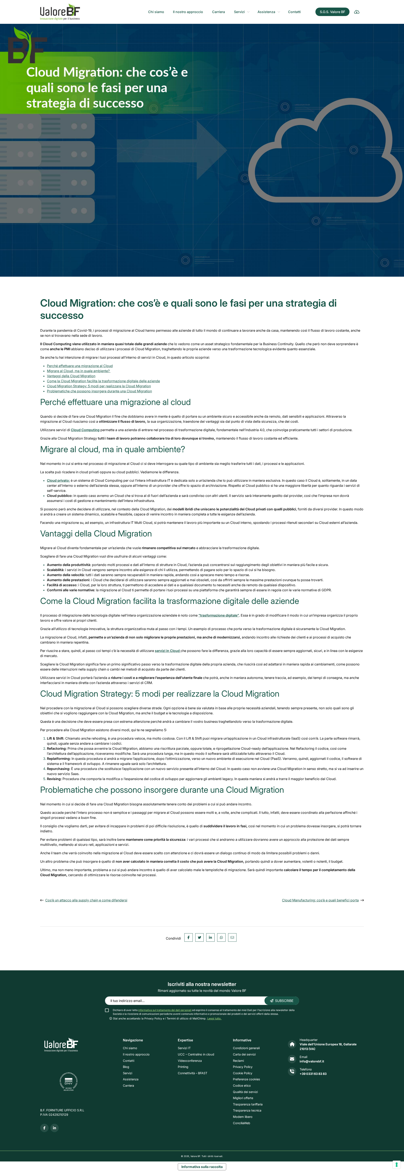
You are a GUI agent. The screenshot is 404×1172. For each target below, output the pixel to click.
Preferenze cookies (246, 1079)
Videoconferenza (190, 1060)
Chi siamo (156, 12)
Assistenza (266, 12)
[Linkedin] (210, 937)
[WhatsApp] (221, 937)
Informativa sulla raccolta (202, 1167)
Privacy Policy (242, 1067)
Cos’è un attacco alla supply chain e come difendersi (86, 900)
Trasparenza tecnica (247, 1110)
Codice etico (242, 1085)
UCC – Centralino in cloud (196, 1054)
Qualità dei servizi (245, 1092)
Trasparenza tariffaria (248, 1104)
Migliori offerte (243, 1098)
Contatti (294, 12)
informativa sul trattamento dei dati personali (164, 1010)
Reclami (238, 1060)
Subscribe (284, 1001)
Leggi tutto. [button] (214, 1018)
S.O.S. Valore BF (332, 12)
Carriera (218, 12)
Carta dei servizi (244, 1054)
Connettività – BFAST (192, 1073)
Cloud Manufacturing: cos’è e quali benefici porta (320, 900)
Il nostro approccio (188, 12)
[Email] (232, 937)
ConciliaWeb (241, 1123)
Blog (126, 1067)
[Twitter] (199, 937)
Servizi (239, 12)
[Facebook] (188, 937)
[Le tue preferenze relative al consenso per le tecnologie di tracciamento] (397, 1165)
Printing (183, 1067)
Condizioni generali (246, 1048)
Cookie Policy (242, 1073)
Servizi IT (184, 1048)
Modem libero (242, 1116)
